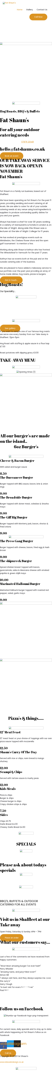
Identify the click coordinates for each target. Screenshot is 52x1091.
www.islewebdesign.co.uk (12, 1062)
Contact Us (42, 9)
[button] (38, 17)
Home (19, 9)
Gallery (29, 9)
